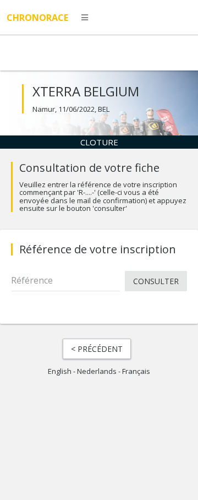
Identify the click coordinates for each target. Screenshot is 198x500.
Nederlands (97, 371)
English (60, 371)
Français (136, 371)
